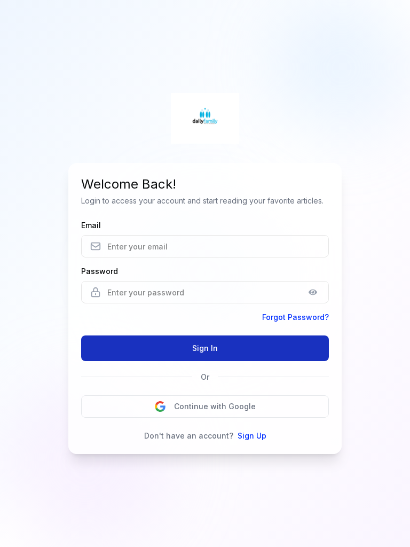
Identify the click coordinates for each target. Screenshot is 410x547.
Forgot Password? (295, 317)
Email (91, 225)
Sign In (205, 348)
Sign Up (252, 435)
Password (99, 271)
